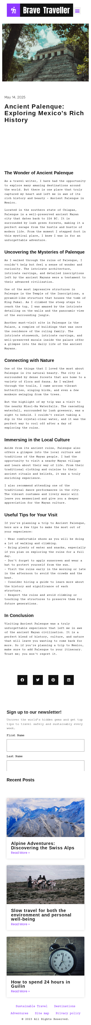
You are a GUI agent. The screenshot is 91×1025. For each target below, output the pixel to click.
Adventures (19, 1013)
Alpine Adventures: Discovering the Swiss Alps (42, 845)
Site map (42, 1013)
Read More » (20, 852)
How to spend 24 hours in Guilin (40, 984)
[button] (22, 680)
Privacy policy (68, 1013)
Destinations (64, 1006)
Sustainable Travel (31, 1006)
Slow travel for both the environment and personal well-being (41, 915)
